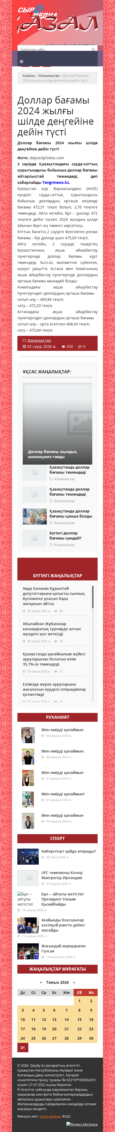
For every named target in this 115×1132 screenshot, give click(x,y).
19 (44, 1028)
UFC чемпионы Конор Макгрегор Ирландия (62, 875)
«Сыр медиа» (50, 1116)
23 (91, 1028)
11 (33, 1019)
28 (66, 1038)
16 (91, 1019)
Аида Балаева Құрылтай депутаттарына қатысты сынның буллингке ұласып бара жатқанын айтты (54, 596)
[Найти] (93, 49)
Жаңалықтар (39, 340)
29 (79, 1038)
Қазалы (57, 25)
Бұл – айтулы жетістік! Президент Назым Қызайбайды (62, 899)
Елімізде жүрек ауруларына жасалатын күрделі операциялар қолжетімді (54, 689)
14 (66, 1019)
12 (44, 1019)
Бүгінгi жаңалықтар (57, 576)
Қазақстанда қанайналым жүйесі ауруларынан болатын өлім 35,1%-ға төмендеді (54, 659)
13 (54, 1019)
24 (23, 1038)
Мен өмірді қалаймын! (63, 793)
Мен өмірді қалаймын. (63, 751)
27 (54, 1038)
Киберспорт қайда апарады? (68, 851)
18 (33, 1028)
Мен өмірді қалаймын (62, 729)
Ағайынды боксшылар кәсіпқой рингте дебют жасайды (63, 925)
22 (79, 1028)
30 (91, 1038)
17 (23, 1028)
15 (79, 1019)
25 (33, 1038)
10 (23, 1019)
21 (66, 1028)
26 (44, 1038)
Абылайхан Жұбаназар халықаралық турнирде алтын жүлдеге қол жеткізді (52, 628)
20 (54, 1028)
